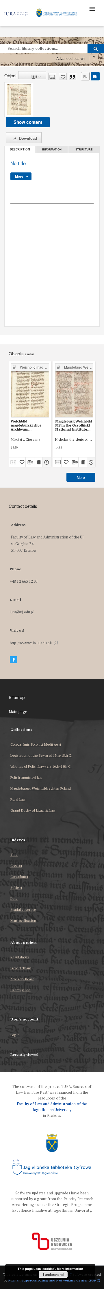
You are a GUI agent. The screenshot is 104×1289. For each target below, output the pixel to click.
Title (14, 854)
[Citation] (72, 76)
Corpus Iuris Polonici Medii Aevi (35, 744)
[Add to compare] (52, 76)
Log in (15, 1035)
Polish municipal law (26, 777)
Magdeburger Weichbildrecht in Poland (40, 788)
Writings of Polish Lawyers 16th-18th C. (41, 766)
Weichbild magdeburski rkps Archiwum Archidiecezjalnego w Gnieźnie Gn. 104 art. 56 (29, 425)
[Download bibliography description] (30, 462)
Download (27, 138)
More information (70, 1268)
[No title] (18, 99)
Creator (16, 865)
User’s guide (20, 990)
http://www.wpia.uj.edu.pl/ (31, 643)
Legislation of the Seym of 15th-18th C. (41, 755)
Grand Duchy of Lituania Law (32, 810)
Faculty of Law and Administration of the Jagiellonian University (52, 1107)
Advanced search (70, 58)
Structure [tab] (83, 149)
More (81, 477)
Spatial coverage (23, 909)
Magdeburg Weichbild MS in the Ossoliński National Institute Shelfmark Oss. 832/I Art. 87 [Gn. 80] (73, 425)
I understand (53, 1274)
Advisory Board (22, 979)
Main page (18, 711)
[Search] (96, 48)
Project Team (20, 968)
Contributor (19, 876)
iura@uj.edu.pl (22, 612)
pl (85, 76)
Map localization (23, 920)
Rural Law (17, 799)
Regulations (19, 957)
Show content (28, 122)
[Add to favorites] (63, 76)
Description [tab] (20, 149)
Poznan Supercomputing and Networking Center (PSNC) (54, 1280)
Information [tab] (52, 149)
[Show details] (46, 462)
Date (14, 898)
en (95, 76)
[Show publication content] (38, 462)
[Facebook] (13, 659)
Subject (16, 887)
